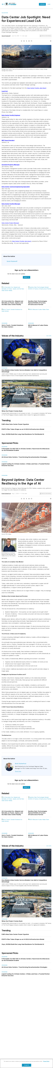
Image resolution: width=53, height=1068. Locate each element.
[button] (3, 4)
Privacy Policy (46, 1061)
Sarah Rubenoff (6, 36)
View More (48, 335)
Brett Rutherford (6, 493)
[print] (50, 41)
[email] (31, 41)
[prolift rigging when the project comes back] (26, 393)
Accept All (26, 1065)
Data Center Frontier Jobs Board (36, 88)
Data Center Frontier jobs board (21, 241)
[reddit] (29, 41)
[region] (26, 1063)
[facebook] (21, 41)
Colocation (5, 12)
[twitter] (26, 41)
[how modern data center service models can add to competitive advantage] (26, 352)
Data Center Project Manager (10, 223)
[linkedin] (24, 41)
